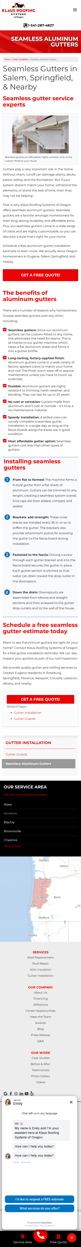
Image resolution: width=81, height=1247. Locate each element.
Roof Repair (40, 963)
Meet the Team (40, 1017)
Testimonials (40, 1070)
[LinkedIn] (21, 1093)
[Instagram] (16, 1093)
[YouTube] (26, 1093)
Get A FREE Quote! (40, 275)
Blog (40, 1029)
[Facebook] (10, 1093)
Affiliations (40, 1004)
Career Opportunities (40, 1011)
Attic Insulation (40, 969)
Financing (41, 998)
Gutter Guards (24, 719)
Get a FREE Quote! (40, 699)
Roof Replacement (41, 957)
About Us (40, 992)
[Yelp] (32, 1093)
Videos (40, 1082)
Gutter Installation (27, 712)
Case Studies (41, 1058)
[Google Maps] (5, 1093)
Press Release (40, 1035)
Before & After (40, 1064)
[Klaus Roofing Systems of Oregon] (41, 1235)
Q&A (40, 1041)
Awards (40, 1023)
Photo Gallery (40, 1076)
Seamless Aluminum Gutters (28, 763)
